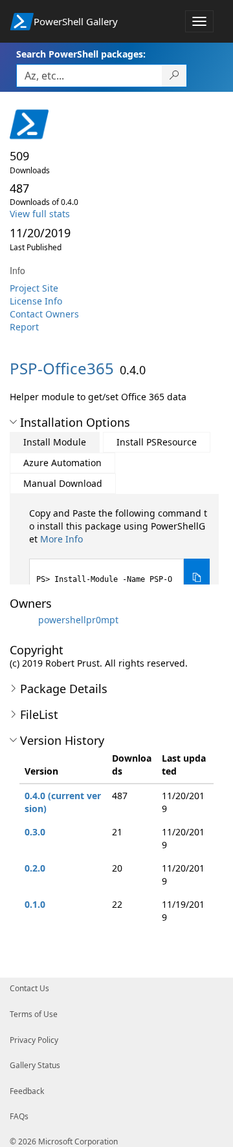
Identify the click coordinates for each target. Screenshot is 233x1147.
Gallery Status (35, 1065)
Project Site (34, 288)
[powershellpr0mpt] (23, 620)
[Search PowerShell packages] (174, 75)
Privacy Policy (34, 1039)
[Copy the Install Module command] (197, 578)
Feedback (27, 1091)
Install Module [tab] (54, 442)
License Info (36, 301)
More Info (61, 539)
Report (24, 327)
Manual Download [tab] (62, 483)
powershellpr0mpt (78, 620)
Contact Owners (44, 314)
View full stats (40, 214)
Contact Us (29, 988)
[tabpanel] (119, 552)
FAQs (19, 1116)
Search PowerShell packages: (81, 54)
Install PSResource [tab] (156, 442)
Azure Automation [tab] (62, 462)
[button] (13, 422)
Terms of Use (34, 1014)
